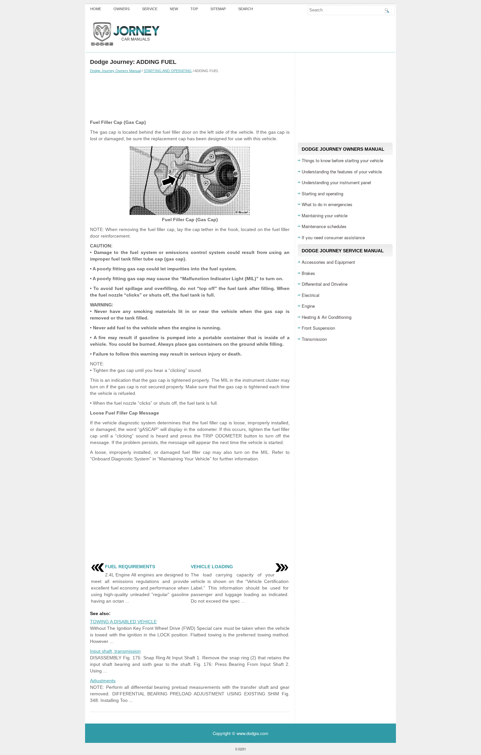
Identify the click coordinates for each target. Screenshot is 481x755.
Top (194, 9)
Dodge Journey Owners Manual (115, 71)
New (174, 9)
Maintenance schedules (324, 226)
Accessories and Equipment (328, 262)
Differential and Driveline (324, 284)
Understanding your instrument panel (336, 182)
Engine (308, 306)
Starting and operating (322, 193)
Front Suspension (318, 328)
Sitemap (218, 9)
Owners (122, 9)
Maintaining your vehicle (324, 215)
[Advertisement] (190, 96)
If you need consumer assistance (333, 237)
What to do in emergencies (327, 204)
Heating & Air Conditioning (326, 317)
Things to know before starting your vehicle (342, 160)
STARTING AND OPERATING (168, 71)
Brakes (308, 273)
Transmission (314, 339)
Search (245, 9)
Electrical (310, 295)
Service (149, 9)
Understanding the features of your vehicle (342, 171)
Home (95, 9)
